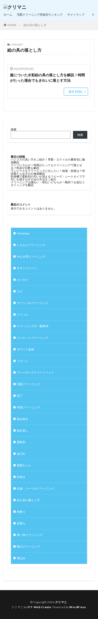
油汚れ (21, 453)
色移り (21, 511)
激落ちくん (24, 465)
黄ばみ (21, 558)
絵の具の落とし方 (35, 25)
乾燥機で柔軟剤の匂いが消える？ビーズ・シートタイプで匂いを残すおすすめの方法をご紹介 (48, 178)
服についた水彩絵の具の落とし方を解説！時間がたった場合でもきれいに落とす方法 (47, 77)
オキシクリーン (27, 268)
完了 (20, 395)
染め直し (22, 430)
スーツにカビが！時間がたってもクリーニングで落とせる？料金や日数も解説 (46, 166)
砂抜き (21, 477)
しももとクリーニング (31, 245)
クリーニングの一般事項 (32, 326)
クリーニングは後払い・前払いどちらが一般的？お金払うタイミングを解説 (48, 183)
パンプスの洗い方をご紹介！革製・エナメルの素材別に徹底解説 (48, 161)
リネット (22, 361)
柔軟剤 (21, 442)
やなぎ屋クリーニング (31, 256)
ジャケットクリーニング (32, 337)
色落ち (21, 523)
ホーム (8, 14)
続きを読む (76, 91)
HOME (12, 25)
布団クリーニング (28, 407)
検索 (13, 129)
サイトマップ (75, 14)
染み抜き (22, 419)
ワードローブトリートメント (35, 372)
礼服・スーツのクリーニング (35, 488)
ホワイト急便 (25, 349)
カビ (20, 291)
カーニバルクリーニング (32, 303)
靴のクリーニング (28, 546)
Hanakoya (23, 233)
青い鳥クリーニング (30, 535)
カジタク (22, 279)
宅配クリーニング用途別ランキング (40, 14)
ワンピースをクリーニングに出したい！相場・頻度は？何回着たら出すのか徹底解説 (48, 172)
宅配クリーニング (28, 384)
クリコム (22, 314)
